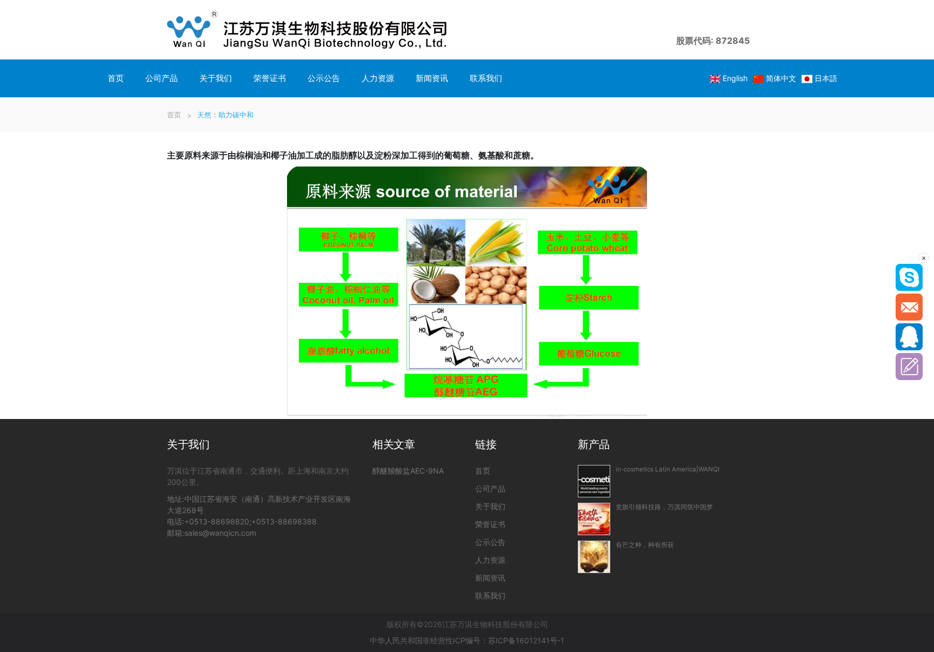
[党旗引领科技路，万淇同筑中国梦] (594, 519)
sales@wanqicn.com (220, 532)
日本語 (826, 78)
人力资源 (378, 78)
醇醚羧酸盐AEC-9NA (408, 470)
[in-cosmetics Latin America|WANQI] (594, 481)
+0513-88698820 (216, 521)
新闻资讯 (432, 78)
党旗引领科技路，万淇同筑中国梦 (664, 507)
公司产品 (161, 78)
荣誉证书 (269, 78)
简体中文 (781, 78)
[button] (758, 29)
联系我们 (486, 78)
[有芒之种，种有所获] (594, 557)
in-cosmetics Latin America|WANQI (667, 469)
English (735, 78)
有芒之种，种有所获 (645, 545)
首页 (116, 78)
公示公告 (324, 78)
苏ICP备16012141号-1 (526, 640)
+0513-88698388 (284, 521)
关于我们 (215, 78)
